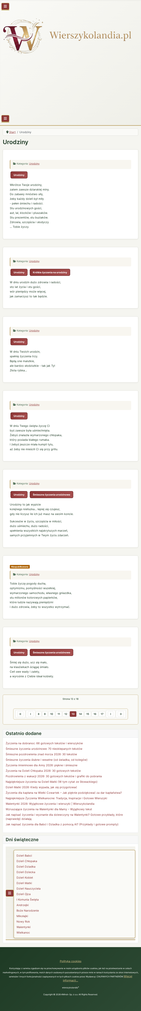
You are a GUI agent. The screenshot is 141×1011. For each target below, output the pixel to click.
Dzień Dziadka (26, 866)
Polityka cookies (70, 961)
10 (51, 713)
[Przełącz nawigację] (5, 6)
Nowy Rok (23, 921)
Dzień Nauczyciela (29, 888)
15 (87, 713)
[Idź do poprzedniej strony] (30, 714)
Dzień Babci (24, 855)
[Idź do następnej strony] (110, 714)
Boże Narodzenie (28, 910)
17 (102, 713)
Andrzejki (23, 905)
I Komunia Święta (28, 899)
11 (59, 713)
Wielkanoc (23, 932)
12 (65, 713)
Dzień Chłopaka (27, 861)
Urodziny (34, 163)
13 (73, 713)
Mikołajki (22, 916)
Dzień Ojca (24, 894)
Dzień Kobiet (25, 877)
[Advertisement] (70, 86)
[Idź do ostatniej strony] (121, 714)
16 (95, 713)
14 (80, 713)
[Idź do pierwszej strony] (20, 714)
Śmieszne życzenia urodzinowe (51, 494)
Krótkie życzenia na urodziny (50, 272)
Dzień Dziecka (26, 872)
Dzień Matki (24, 883)
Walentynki (24, 927)
